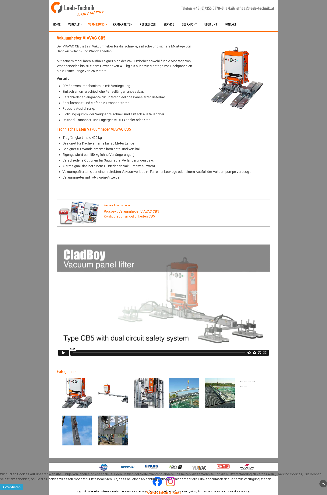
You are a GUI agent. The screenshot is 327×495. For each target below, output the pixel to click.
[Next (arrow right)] (245, 386)
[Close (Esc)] (241, 381)
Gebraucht (189, 24)
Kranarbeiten (122, 24)
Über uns (210, 24)
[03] (149, 393)
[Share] (245, 381)
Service (169, 24)
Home (57, 24)
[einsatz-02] (220, 393)
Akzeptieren (11, 487)
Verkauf (74, 24)
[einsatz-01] (184, 393)
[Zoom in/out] (253, 381)
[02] (113, 393)
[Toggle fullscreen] (249, 381)
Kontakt (230, 24)
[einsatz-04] (113, 430)
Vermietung (96, 24)
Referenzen (148, 24)
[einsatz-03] (77, 430)
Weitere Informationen (163, 492)
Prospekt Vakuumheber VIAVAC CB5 (131, 211)
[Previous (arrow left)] (241, 386)
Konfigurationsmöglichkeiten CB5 (129, 216)
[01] (77, 393)
